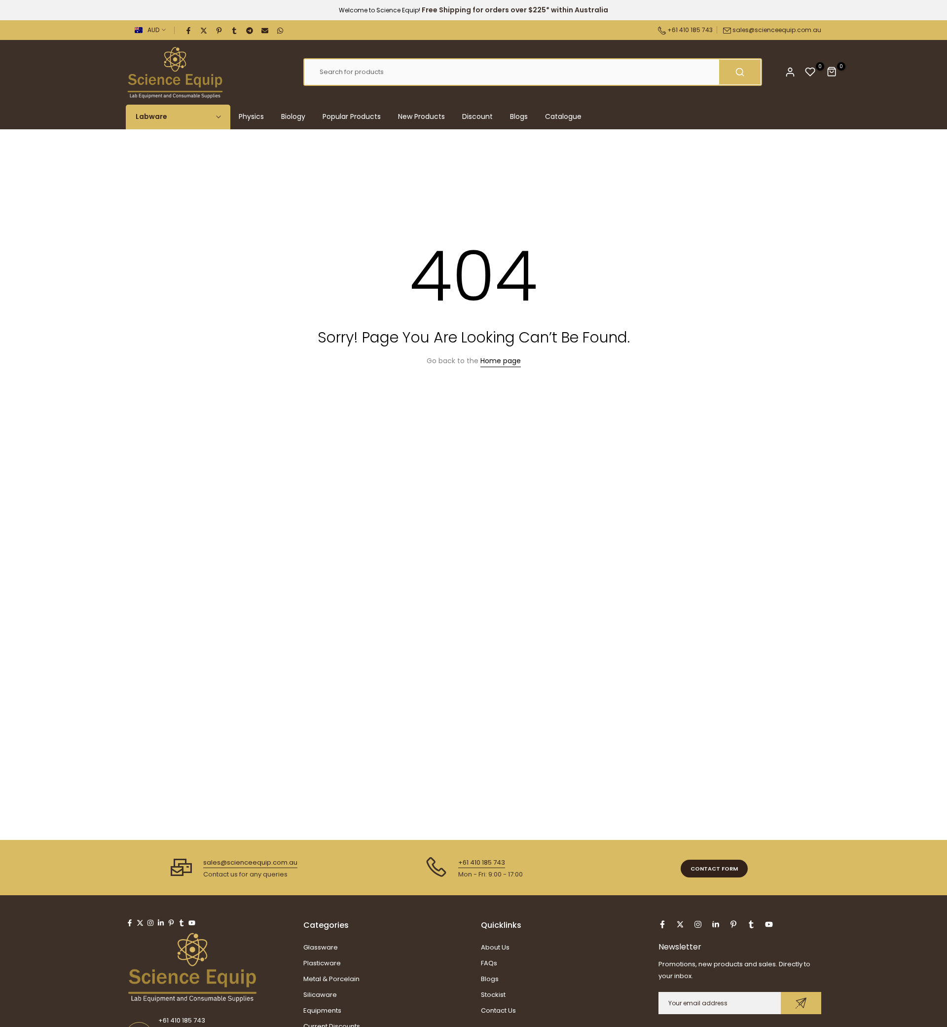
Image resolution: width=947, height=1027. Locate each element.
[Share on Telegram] (250, 30)
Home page (500, 361)
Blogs (519, 116)
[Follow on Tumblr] (181, 923)
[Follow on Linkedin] (161, 923)
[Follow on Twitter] (140, 923)
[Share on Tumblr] (235, 30)
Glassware (320, 947)
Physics (251, 116)
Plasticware (322, 963)
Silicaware (320, 994)
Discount (477, 116)
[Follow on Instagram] (150, 923)
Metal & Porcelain (331, 979)
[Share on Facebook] (189, 30)
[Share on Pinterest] (219, 30)
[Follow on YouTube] (192, 923)
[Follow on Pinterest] (171, 923)
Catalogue (563, 116)
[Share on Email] (265, 30)
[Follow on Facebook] (130, 923)
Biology (293, 116)
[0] (810, 72)
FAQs (489, 963)
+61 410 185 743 (689, 30)
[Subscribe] (801, 1003)
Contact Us (498, 1010)
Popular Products (352, 116)
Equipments (322, 1010)
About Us (495, 947)
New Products (421, 116)
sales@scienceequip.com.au (776, 30)
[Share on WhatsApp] (281, 30)
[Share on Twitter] (204, 30)
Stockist (493, 994)
